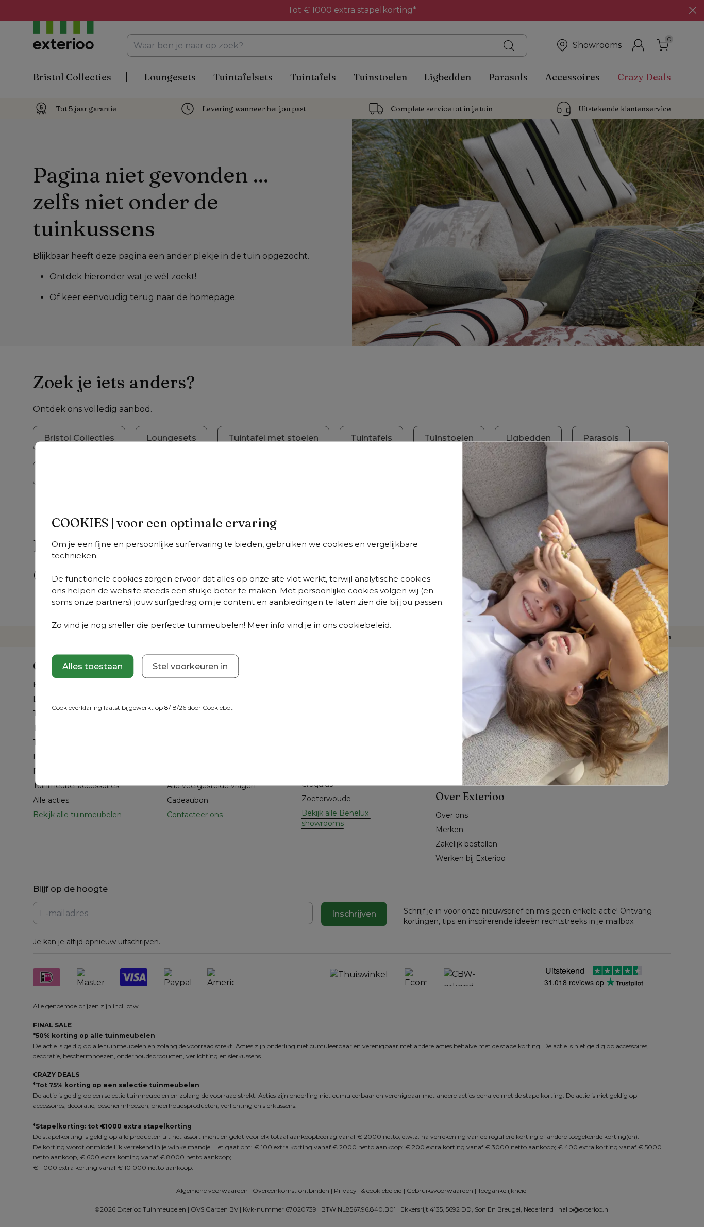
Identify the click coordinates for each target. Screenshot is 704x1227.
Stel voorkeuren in (190, 666)
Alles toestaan (92, 666)
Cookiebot (218, 707)
